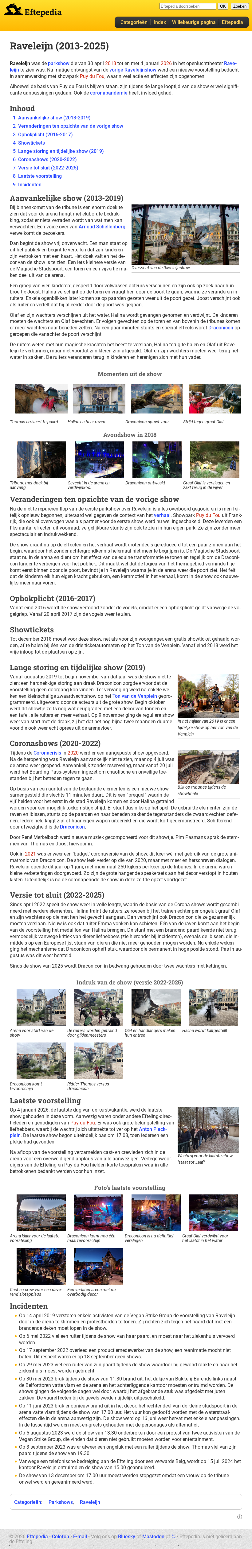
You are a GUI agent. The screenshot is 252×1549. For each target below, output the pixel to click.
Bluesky (126, 1536)
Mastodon (153, 1536)
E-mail (80, 1536)
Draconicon (220, 328)
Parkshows (61, 1502)
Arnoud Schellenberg (102, 227)
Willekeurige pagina (194, 22)
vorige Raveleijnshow (132, 70)
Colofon (60, 1536)
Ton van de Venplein (134, 696)
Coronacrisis (47, 753)
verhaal (162, 515)
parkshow (58, 63)
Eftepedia (232, 22)
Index (160, 22)
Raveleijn (90, 1502)
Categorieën (134, 22)
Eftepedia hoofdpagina (13, 9)
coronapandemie (109, 93)
